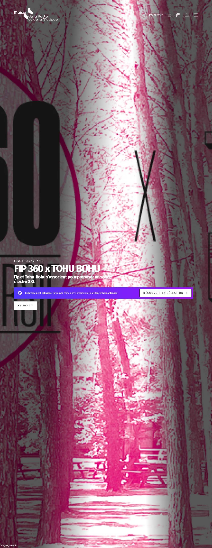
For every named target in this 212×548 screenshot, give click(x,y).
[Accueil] (36, 14)
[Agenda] (169, 14)
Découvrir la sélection (163, 293)
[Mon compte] (187, 14)
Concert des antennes (28, 261)
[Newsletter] (178, 14)
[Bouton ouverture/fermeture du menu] (196, 14)
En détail (25, 305)
